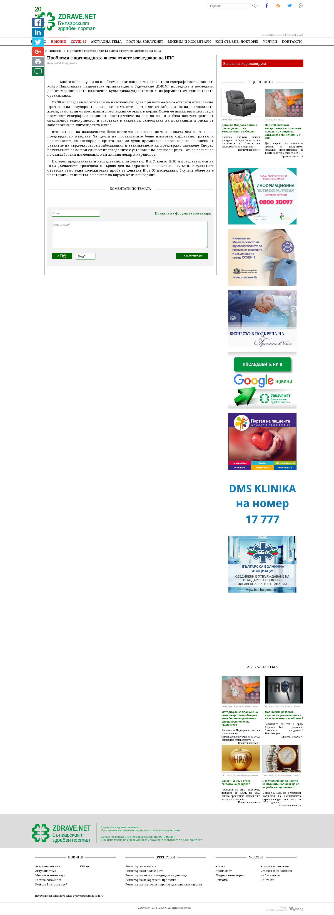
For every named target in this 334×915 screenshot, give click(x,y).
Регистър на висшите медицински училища (156, 875)
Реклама (222, 880)
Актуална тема (106, 41)
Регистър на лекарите (141, 866)
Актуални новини (47, 866)
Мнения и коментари (189, 41)
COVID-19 (78, 41)
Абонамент (224, 871)
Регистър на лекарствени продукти (150, 880)
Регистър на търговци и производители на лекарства (163, 884)
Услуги (270, 41)
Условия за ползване (275, 866)
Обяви (84, 866)
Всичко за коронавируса (244, 63)
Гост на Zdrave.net (48, 880)
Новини (58, 41)
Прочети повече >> (249, 149)
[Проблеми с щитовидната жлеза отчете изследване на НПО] (64, 22)
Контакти (292, 41)
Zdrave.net (144, 907)
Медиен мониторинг (231, 875)
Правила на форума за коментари (183, 213)
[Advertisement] (220, 20)
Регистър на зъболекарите (144, 871)
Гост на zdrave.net (144, 41)
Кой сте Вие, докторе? (237, 41)
